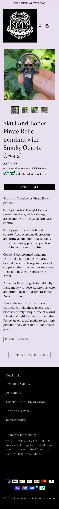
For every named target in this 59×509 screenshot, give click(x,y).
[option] (15, 110)
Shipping (9, 174)
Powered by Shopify (44, 498)
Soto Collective (22, 498)
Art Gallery (13, 392)
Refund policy (16, 420)
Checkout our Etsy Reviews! (26, 402)
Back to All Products (31, 354)
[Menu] (53, 26)
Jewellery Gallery (18, 383)
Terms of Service (18, 411)
